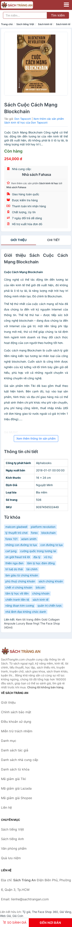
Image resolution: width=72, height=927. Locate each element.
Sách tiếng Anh (12, 839)
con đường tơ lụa (51, 545)
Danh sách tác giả (14, 750)
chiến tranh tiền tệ (17, 599)
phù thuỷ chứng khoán (20, 581)
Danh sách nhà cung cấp (19, 760)
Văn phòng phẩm (14, 848)
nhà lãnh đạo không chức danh (25, 611)
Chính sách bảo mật (16, 712)
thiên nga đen (14, 563)
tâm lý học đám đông (41, 563)
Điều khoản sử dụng (16, 722)
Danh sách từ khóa (15, 769)
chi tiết (53, 240)
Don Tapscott (22, 118)
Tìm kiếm (58, 15)
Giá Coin (17, 915)
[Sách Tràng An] (21, 651)
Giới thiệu (19, 240)
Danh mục (8, 741)
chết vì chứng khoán (18, 587)
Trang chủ (7, 24)
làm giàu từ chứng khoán (21, 575)
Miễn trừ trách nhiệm (16, 731)
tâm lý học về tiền (17, 593)
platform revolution (43, 526)
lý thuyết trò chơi (16, 532)
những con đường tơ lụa (21, 545)
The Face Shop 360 (45, 911)
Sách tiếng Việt (25, 24)
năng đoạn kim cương (19, 605)
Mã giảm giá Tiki (13, 779)
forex (34, 532)
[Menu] (66, 5)
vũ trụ (48, 557)
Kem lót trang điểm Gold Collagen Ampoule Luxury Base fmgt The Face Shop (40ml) (32, 623)
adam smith (28, 539)
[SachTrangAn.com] (23, 5)
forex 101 (11, 539)
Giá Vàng (65, 911)
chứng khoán (40, 593)
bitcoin (40, 587)
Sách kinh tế (45, 24)
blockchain (48, 532)
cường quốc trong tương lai (38, 551)
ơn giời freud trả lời (17, 557)
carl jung (11, 551)
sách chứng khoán (51, 581)
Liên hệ (6, 807)
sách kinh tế (40, 599)
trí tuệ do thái (14, 569)
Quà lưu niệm (11, 858)
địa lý (36, 557)
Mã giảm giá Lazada (16, 788)
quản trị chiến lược (50, 605)
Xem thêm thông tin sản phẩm (36, 438)
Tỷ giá (26, 911)
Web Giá (5, 915)
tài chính (31, 569)
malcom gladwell (16, 526)
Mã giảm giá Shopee (16, 798)
